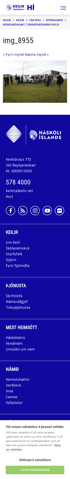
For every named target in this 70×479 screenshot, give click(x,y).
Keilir (7, 20)
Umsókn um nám (20, 349)
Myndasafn (54, 20)
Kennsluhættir (18, 379)
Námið (12, 369)
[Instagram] (35, 210)
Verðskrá (13, 385)
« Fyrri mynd (13, 54)
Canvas (12, 396)
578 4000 (18, 182)
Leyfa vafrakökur (34, 470)
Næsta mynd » (37, 54)
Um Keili (35, 20)
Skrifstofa (14, 295)
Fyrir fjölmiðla (17, 265)
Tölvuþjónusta (18, 307)
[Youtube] (47, 210)
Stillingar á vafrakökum (35, 459)
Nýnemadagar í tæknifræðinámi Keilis (31, 24)
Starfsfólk (14, 254)
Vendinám (14, 343)
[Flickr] (59, 210)
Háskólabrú (15, 337)
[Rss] (22, 210)
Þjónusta (16, 285)
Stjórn (11, 259)
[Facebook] (10, 210)
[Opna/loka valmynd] (62, 7)
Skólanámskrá (17, 248)
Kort (9, 196)
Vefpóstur (14, 402)
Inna (10, 391)
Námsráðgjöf (17, 301)
